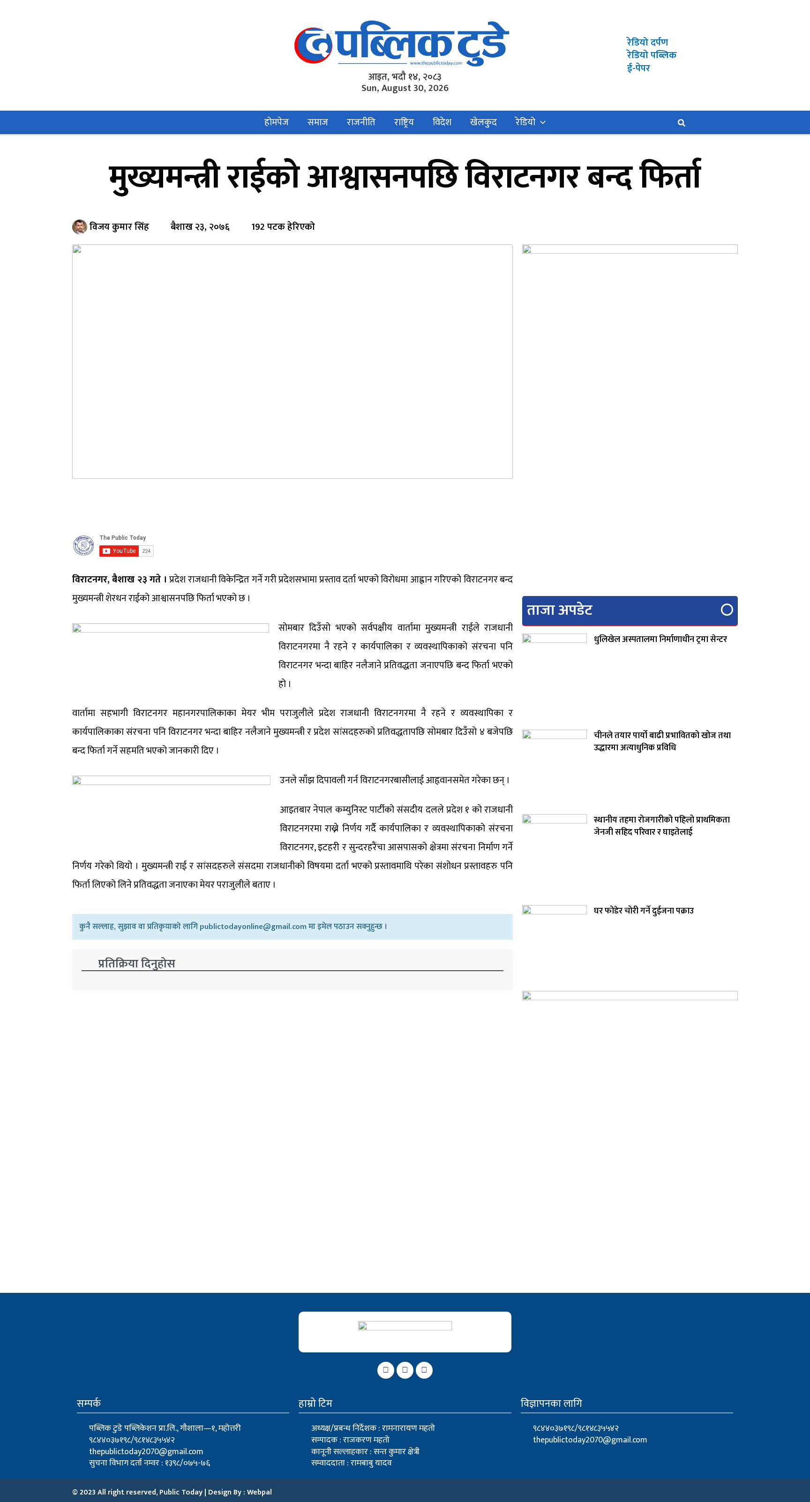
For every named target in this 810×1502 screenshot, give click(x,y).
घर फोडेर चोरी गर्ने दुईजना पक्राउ (644, 911)
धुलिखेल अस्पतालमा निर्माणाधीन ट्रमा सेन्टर (660, 640)
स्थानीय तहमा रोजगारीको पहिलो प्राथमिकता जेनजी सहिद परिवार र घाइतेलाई (662, 826)
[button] (540, 122)
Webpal (259, 1492)
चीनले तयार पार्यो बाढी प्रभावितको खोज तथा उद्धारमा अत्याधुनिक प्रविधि (662, 742)
